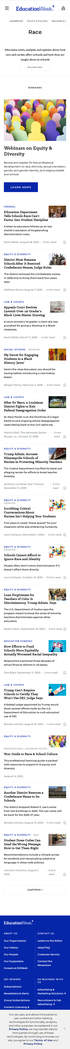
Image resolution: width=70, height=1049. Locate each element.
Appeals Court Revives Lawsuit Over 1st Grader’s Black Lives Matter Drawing (24, 311)
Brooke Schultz (13, 724)
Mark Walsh (11, 242)
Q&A (36, 835)
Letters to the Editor (50, 940)
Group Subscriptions (17, 1000)
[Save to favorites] (64, 242)
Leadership (16, 21)
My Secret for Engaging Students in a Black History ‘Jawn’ (21, 359)
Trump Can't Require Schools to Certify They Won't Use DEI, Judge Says (23, 694)
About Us (10, 933)
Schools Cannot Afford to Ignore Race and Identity (22, 557)
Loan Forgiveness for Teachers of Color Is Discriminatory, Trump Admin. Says (30, 599)
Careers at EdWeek (16, 968)
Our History (11, 947)
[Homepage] (35, 8)
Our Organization (15, 940)
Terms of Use (43, 1040)
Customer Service (49, 954)
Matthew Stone (13, 289)
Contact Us (46, 933)
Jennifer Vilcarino (15, 870)
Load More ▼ (35, 889)
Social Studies (14, 349)
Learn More (20, 187)
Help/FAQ (44, 947)
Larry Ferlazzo (12, 534)
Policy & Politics (37, 21)
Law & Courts (14, 302)
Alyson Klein (11, 628)
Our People (11, 954)
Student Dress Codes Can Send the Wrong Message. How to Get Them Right (22, 844)
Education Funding (18, 641)
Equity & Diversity (17, 254)
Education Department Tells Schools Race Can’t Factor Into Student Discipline (26, 216)
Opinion (34, 349)
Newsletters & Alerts (16, 993)
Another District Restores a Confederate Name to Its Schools (23, 797)
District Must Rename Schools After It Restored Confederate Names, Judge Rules (27, 264)
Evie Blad (10, 672)
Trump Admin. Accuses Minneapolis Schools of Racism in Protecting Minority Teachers (33, 458)
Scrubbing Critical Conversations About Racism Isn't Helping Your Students (30, 512)
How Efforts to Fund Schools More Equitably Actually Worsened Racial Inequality (30, 650)
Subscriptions (12, 986)
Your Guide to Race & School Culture (31, 754)
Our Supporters (13, 961)
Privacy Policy (18, 1029)
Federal (10, 206)
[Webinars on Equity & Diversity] (35, 140)
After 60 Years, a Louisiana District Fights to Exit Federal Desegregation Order (25, 406)
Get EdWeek (12, 979)
